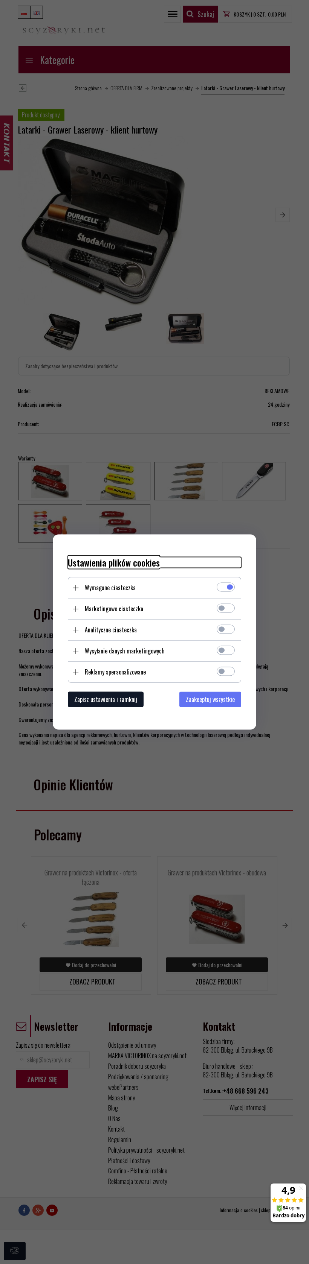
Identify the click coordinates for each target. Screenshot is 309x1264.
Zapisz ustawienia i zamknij (105, 699)
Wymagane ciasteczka (110, 587)
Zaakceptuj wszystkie (210, 699)
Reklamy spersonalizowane (115, 671)
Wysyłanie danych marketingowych (125, 650)
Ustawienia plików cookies (114, 562)
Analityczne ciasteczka (111, 629)
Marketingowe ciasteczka (114, 608)
